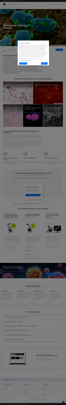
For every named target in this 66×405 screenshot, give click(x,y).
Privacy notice (23, 58)
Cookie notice (21, 60)
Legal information (27, 60)
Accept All (44, 63)
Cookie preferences (23, 63)
